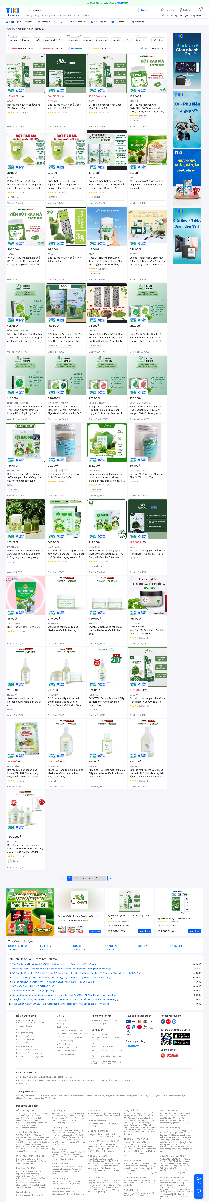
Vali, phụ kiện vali (113, 1116)
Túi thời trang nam (61, 1188)
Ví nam (55, 1192)
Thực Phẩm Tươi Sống (27, 1132)
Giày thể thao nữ (180, 1146)
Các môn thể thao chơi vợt (176, 1143)
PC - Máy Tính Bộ (99, 1151)
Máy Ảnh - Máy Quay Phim (173, 1156)
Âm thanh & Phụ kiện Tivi (170, 1113)
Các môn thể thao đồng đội (176, 1142)
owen (60, 1096)
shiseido (20, 1098)
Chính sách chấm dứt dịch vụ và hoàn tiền (106, 1057)
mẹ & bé (51, 15)
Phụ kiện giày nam (64, 1171)
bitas (186, 1096)
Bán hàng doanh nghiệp (66, 1051)
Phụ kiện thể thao (176, 1135)
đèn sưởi (171, 1180)
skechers (100, 1096)
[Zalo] (174, 1021)
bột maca (109, 949)
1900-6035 (28, 1020)
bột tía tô (77, 946)
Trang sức (92, 1134)
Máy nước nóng (175, 1120)
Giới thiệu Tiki (62, 1020)
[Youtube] (168, 1021)
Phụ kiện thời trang (97, 1120)
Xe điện (148, 1180)
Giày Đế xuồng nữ (68, 1159)
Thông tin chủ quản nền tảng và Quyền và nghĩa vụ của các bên (107, 1062)
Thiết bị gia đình (38, 1195)
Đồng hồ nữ (102, 1134)
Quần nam (68, 1130)
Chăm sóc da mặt (23, 1171)
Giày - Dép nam (60, 1163)
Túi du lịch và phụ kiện (102, 1113)
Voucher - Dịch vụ (132, 1160)
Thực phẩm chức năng (30, 1174)
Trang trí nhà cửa (95, 1159)
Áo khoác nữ (71, 1116)
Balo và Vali (94, 1110)
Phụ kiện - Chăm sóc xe (133, 1180)
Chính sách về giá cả (99, 1034)
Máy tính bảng (27, 1163)
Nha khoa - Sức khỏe (139, 1170)
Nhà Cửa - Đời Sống (97, 1156)
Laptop (111, 1151)
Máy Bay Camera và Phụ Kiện (175, 1171)
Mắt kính (110, 1124)
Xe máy (131, 1183)
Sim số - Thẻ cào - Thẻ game (145, 1172)
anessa (151, 1096)
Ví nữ (78, 1181)
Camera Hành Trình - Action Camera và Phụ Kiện (175, 1163)
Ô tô (138, 1183)
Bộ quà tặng (100, 1192)
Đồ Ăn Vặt (97, 1187)
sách (79, 15)
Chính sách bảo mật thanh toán (69, 1030)
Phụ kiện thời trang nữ (96, 1124)
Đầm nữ (61, 1113)
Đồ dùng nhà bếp (23, 1195)
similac (172, 1096)
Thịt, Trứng (29, 1135)
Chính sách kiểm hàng (25, 1039)
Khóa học (145, 1163)
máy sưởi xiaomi (178, 1189)
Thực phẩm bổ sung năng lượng (176, 1147)
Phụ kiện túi (78, 1184)
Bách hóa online (136, 1125)
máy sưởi (163, 1180)
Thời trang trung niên (65, 1123)
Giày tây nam (70, 1167)
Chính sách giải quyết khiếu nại (69, 1037)
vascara (19, 1096)
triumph (113, 1096)
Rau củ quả (25, 1137)
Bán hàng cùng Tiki (99, 1024)
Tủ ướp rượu (186, 1123)
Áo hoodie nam (63, 1135)
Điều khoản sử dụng (65, 1041)
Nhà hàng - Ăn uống (137, 1168)
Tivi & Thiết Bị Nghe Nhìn (138, 1130)
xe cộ (43, 15)
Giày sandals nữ (66, 1154)
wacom (144, 1096)
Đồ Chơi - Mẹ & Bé (25, 1110)
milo (93, 1096)
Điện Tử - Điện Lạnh (169, 1110)
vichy (42, 1098)
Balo (90, 1113)
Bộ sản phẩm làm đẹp (31, 1186)
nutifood (121, 1096)
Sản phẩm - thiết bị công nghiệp (140, 1128)
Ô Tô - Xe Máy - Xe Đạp (135, 1177)
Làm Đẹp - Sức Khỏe (26, 1168)
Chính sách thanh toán (100, 1043)
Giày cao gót (57, 1152)
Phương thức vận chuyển (26, 1036)
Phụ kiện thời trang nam (103, 1125)
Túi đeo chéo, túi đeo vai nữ (63, 1181)
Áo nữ (54, 1113)
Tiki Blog (60, 1024)
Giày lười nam (57, 1167)
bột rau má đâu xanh (17, 946)
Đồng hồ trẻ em (114, 1136)
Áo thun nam (57, 1130)
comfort (179, 1096)
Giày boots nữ (61, 1157)
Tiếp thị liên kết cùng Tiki (67, 1047)
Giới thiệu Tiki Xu (64, 1044)
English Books (138, 1195)
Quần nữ (69, 1113)
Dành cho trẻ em (28, 1146)
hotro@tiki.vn (37, 1053)
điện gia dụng (32, 15)
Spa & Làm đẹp (141, 1166)
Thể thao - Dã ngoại (135, 1118)
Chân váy (69, 1118)
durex (73, 1096)
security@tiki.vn (36, 1056)
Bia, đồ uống (25, 1144)
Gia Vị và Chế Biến (100, 1185)
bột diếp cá (45, 946)
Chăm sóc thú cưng (96, 1180)
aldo (107, 1096)
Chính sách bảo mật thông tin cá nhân (72, 1034)
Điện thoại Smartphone (25, 1159)
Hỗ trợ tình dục (37, 1185)
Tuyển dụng (62, 1027)
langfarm (28, 1098)
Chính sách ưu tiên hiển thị (102, 1047)
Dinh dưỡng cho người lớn (31, 1123)
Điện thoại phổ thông (29, 1161)
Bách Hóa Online (96, 1177)
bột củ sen (13, 949)
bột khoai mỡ (79, 949)
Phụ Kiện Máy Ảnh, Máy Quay (172, 1159)
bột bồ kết (142, 946)
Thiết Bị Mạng (102, 1149)
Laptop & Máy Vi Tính (143, 1127)
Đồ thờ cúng (97, 1170)
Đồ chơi (42, 1113)
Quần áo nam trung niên (67, 1142)
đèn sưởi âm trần (171, 1196)
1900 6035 (27, 1084)
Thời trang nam (59, 1127)
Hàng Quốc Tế (131, 1110)
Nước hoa (26, 1185)
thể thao (86, 15)
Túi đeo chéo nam (66, 1192)
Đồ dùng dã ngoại (176, 1133)
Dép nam (65, 1169)
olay (165, 1096)
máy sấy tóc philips (177, 1183)
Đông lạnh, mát (33, 1140)
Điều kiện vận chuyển (65, 1054)
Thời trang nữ (59, 1110)
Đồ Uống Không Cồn (102, 1189)
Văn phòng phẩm (144, 1193)
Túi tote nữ (67, 1184)
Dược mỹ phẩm (39, 1187)
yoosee (159, 1096)
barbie (53, 1096)
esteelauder (34, 1096)
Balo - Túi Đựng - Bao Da (175, 1166)
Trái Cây (19, 1135)
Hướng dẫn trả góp (24, 1046)
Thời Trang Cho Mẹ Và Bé (26, 1113)
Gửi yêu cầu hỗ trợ (23, 1029)
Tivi (165, 1120)
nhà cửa (71, 15)
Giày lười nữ (73, 1157)
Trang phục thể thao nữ (169, 1130)
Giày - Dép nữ (59, 1149)
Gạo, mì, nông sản (29, 1142)
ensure (67, 1096)
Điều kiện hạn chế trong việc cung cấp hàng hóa (107, 1039)
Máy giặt (167, 1118)
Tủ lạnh (167, 1116)
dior (26, 1096)
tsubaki (53, 1098)
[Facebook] (163, 1021)
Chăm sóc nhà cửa (31, 1151)
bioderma (81, 1096)
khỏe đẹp (61, 15)
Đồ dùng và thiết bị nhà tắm (105, 1166)
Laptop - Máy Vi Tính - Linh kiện (104, 1141)
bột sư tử (44, 949)
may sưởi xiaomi (172, 1187)
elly (88, 1096)
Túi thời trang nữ (60, 1178)
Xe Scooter (145, 1183)
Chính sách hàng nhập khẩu (27, 1050)
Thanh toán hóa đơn (132, 1163)
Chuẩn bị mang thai (29, 1127)
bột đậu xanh (176, 946)
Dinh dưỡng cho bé (29, 1120)
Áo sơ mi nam (68, 1133)
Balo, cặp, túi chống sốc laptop (104, 1114)
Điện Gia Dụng (23, 1192)
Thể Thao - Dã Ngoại (170, 1127)
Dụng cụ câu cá (171, 1140)
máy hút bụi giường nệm (175, 1190)
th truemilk (45, 1096)
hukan (36, 1098)
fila (47, 1098)
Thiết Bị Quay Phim (174, 1170)
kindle (129, 1096)
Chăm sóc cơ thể (29, 1176)
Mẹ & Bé (139, 1123)
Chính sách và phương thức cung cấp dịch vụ (106, 1051)
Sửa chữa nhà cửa (100, 1161)
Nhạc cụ (107, 1170)
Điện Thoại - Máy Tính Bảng (30, 1156)
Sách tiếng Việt (130, 1193)
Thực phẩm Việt (37, 1137)
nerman (136, 1096)
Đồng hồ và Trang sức (99, 1131)
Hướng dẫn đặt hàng (24, 1033)
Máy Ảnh (181, 1172)
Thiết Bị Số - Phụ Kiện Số (136, 1139)
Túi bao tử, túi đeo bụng (74, 1194)
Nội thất (100, 1163)
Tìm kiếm (145, 10)
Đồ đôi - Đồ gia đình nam (71, 1137)
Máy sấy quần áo (172, 1123)
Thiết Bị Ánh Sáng (175, 1161)
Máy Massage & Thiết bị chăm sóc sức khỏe (32, 1177)
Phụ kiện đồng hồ (100, 1136)
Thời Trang (145, 1113)
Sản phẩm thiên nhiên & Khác (30, 1179)
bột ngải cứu (111, 946)
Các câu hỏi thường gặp (26, 1026)
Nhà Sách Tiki (131, 1190)
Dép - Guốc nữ (70, 1152)
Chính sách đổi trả (23, 1043)
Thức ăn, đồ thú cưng (29, 1149)
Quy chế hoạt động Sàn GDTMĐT (105, 1020)
